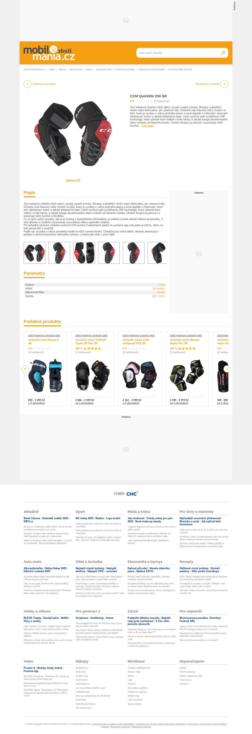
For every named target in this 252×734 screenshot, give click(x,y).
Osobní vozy (82, 676)
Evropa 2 (184, 684)
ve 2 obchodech (179, 403)
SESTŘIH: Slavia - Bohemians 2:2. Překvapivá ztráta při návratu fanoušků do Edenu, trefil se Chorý (46, 693)
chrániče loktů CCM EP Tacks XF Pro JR (90, 341)
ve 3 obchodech (84, 403)
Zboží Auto (81, 700)
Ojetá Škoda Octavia (85, 704)
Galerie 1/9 (73, 180)
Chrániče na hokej (125, 69)
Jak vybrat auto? (84, 708)
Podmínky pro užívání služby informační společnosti (161, 724)
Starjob (183, 668)
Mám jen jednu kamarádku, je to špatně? (199, 640)
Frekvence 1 (186, 680)
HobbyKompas (83, 692)
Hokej (89, 69)
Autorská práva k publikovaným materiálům (113, 724)
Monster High (134, 672)
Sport (52, 69)
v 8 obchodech (131, 403)
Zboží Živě (81, 672)
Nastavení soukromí (120, 727)
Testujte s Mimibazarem (139, 668)
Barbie (131, 676)
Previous (25, 368)
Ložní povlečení (135, 700)
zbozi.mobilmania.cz (34, 69)
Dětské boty (133, 696)
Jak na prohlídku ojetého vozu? (91, 688)
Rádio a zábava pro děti (191, 676)
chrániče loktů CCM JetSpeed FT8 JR (136, 341)
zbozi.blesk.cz (82, 684)
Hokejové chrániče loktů (151, 69)
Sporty (62, 69)
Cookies (105, 727)
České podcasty (187, 672)
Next (227, 369)
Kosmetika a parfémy (138, 688)
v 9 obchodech (36, 403)
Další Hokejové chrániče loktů (44, 335)
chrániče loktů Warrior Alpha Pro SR (184, 341)
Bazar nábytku (135, 704)
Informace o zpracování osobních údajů (207, 724)
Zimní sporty (75, 69)
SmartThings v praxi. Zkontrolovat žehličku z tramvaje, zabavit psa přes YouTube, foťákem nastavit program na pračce (97, 586)
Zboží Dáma (81, 680)
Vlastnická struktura (141, 727)
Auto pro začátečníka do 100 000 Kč (93, 696)
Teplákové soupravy (137, 692)
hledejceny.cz (82, 668)
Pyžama (131, 684)
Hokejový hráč (103, 69)
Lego (130, 680)
